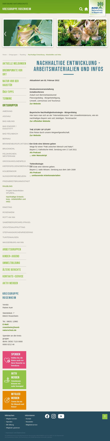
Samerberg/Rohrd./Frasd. (14, 222)
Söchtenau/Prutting (14, 227)
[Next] (105, 34)
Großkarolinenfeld (14, 161)
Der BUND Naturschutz (15, 4)
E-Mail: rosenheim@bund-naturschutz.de (11, 327)
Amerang (7, 111)
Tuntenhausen (10, 237)
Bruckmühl (9, 149)
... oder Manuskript (38, 155)
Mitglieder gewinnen (13, 428)
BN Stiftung (10, 425)
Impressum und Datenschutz (15, 433)
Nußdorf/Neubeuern (14, 176)
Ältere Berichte (12, 270)
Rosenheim (8, 212)
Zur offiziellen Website (40, 121)
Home (5, 55)
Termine (7, 99)
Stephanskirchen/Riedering (14, 232)
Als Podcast (35, 152)
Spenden (9, 422)
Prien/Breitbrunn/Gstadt (14, 181)
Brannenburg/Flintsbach (14, 144)
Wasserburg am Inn (13, 242)
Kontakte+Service (13, 276)
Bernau (7, 139)
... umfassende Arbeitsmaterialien (45, 175)
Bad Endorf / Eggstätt (9, 127)
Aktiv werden (10, 283)
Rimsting (7, 207)
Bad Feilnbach (10, 134)
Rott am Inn (9, 217)
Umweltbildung (11, 263)
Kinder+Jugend (11, 256)
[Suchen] (81, 9)
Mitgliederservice (31, 425)
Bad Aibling (9, 121)
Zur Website (35, 104)
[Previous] (5, 34)
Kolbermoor (9, 171)
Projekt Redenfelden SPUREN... (15, 192)
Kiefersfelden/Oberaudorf (14, 166)
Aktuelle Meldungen (14, 64)
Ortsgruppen (13, 55)
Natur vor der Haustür (11, 83)
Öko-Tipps (8, 92)
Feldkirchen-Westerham (10, 155)
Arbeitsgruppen (12, 249)
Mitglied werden (11, 419)
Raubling (23, 55)
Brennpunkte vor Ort (12, 72)
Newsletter (29, 422)
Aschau (7, 116)
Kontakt (28, 419)
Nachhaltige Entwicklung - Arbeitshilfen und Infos (16, 199)
